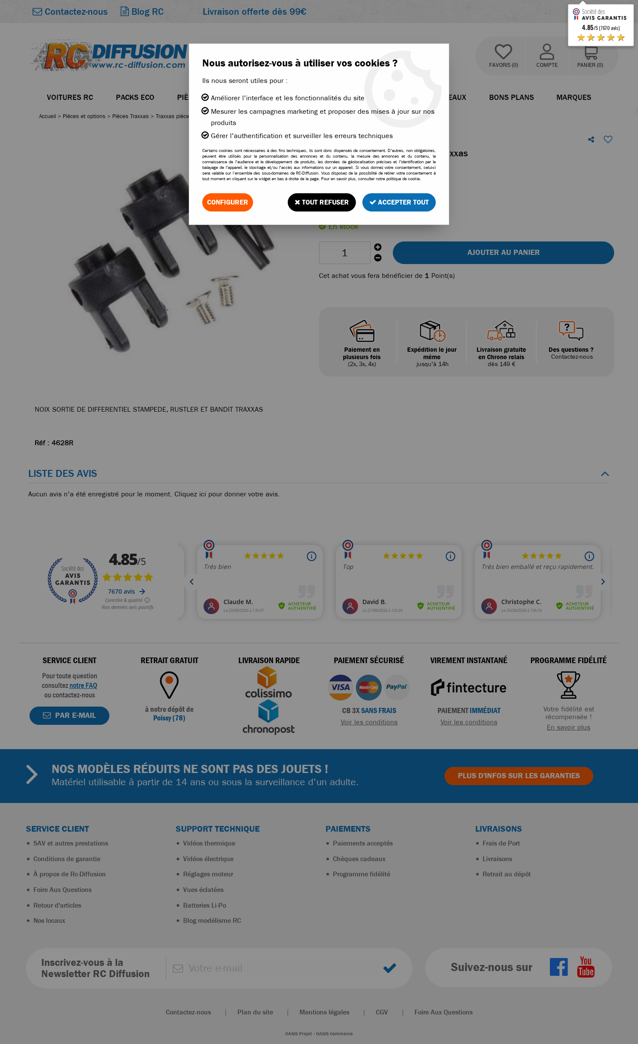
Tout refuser (324, 202)
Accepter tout (402, 202)
